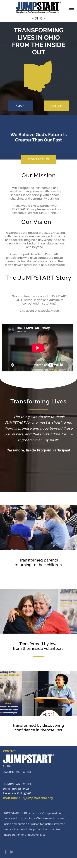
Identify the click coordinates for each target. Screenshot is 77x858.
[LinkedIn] (11, 852)
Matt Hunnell (48, 213)
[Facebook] (5, 852)
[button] (71, 9)
